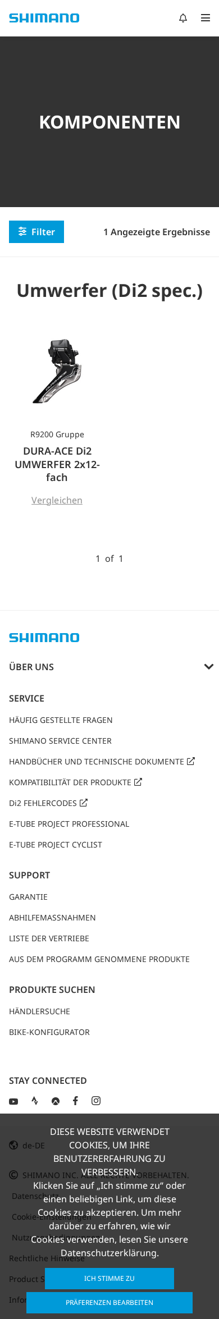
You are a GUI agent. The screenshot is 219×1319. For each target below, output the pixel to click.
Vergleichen (57, 500)
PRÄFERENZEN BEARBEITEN (109, 1302)
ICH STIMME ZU (109, 1278)
